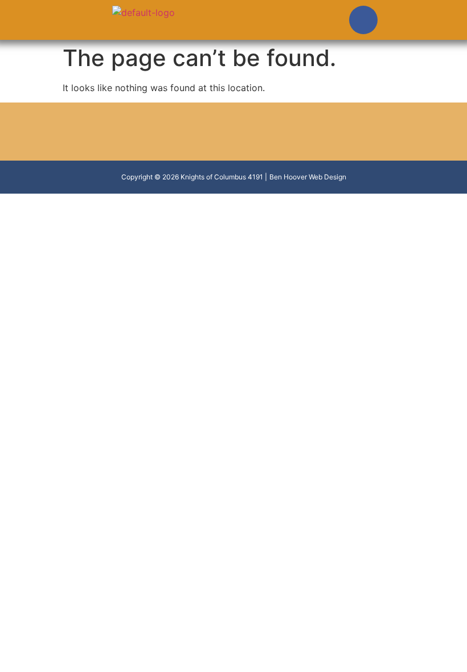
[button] (225, 23)
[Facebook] (363, 20)
